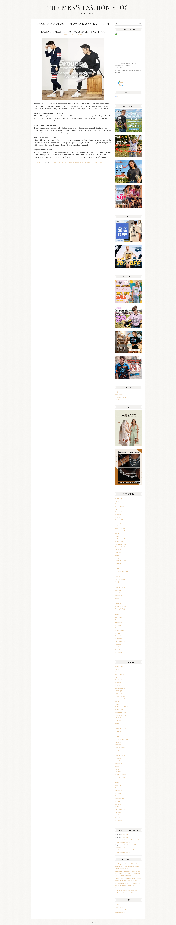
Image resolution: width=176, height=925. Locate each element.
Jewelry (117, 582)
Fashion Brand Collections (124, 539)
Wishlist (118, 649)
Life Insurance (120, 587)
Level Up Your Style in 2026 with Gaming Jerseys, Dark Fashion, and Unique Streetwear (127, 866)
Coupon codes (120, 528)
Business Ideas (120, 520)
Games (117, 555)
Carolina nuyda (120, 850)
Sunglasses (118, 622)
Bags (116, 509)
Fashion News (119, 541)
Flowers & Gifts (120, 547)
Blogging (53, 162)
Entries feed (119, 394)
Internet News (120, 579)
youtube (117, 655)
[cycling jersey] (128, 207)
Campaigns (118, 523)
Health (117, 566)
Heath (117, 568)
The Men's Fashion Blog (88, 7)
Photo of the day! (121, 606)
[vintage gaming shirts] (128, 378)
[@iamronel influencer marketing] (120, 85)
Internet (83, 162)
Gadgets (118, 552)
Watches (118, 644)
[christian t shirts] (128, 131)
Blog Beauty (96, 922)
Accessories (119, 498)
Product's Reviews (121, 609)
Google (117, 558)
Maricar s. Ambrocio (122, 840)
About (83, 13)
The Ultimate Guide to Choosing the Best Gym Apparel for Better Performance (127, 885)
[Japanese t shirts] (128, 157)
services (89, 162)
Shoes (117, 614)
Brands (59, 162)
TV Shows (118, 639)
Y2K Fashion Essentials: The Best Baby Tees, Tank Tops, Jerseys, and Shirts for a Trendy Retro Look (128, 873)
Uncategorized (120, 641)
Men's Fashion (120, 593)
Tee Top (118, 625)
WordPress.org (120, 400)
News (117, 601)
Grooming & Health (121, 560)
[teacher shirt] (128, 302)
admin (80, 34)
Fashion (117, 536)
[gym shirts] (128, 353)
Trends (100, 162)
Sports (95, 162)
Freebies (118, 550)
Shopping (118, 617)
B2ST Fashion (119, 506)
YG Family (118, 652)
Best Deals (118, 512)
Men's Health (119, 595)
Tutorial (118, 636)
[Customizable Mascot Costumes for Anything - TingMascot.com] (122, 97)
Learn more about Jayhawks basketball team (73, 31)
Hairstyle (118, 563)
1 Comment (38, 162)
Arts (116, 504)
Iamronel (76, 162)
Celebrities (119, 525)
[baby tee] (128, 327)
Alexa (117, 501)
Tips (116, 628)
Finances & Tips (120, 544)
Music (117, 598)
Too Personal (119, 630)
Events (117, 533)
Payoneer (118, 604)
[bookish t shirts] (128, 182)
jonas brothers (120, 585)
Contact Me (92, 13)
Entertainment (67, 162)
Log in (117, 392)
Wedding (118, 647)
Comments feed (120, 397)
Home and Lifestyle (121, 571)
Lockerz (118, 590)
